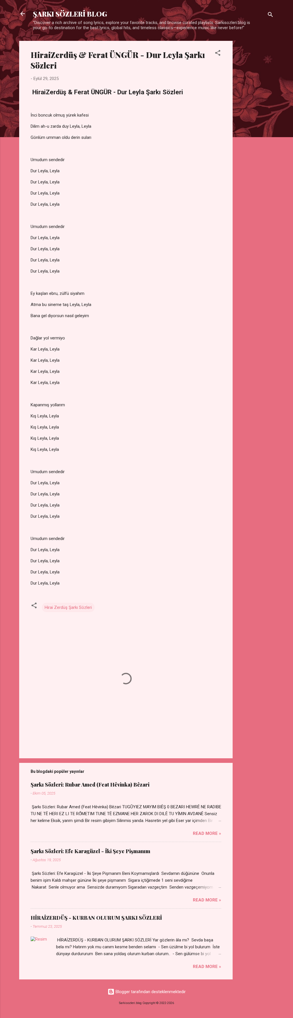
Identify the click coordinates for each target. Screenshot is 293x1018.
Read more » (207, 833)
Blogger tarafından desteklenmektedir (150, 991)
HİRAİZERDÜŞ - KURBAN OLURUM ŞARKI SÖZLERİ (96, 917)
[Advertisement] (255, 126)
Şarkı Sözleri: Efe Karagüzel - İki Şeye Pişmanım (90, 851)
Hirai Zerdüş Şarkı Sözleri (68, 607)
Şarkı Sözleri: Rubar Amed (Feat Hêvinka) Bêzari (90, 784)
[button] (217, 53)
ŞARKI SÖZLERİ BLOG (70, 13)
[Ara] (270, 15)
